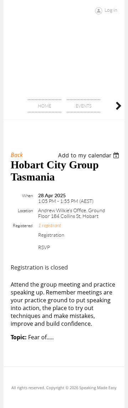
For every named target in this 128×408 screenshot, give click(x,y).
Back (17, 155)
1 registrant (49, 226)
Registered (23, 225)
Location (25, 210)
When (27, 195)
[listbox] (89, 155)
